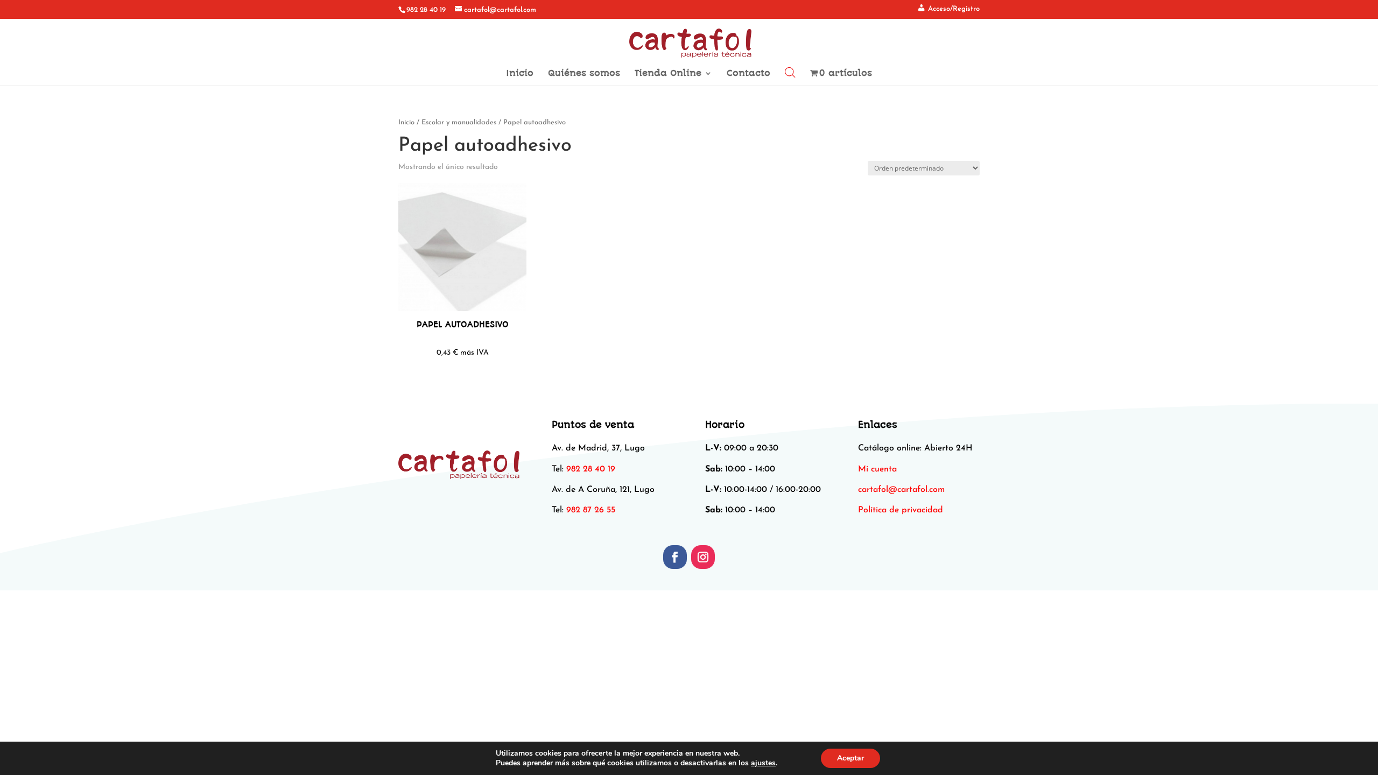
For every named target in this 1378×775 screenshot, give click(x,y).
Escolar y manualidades (458, 122)
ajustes (763, 763)
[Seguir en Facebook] (675, 557)
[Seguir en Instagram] (703, 557)
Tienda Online (668, 73)
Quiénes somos (584, 73)
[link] (901, 489)
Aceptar (850, 758)
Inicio (519, 73)
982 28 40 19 (426, 9)
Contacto (748, 73)
